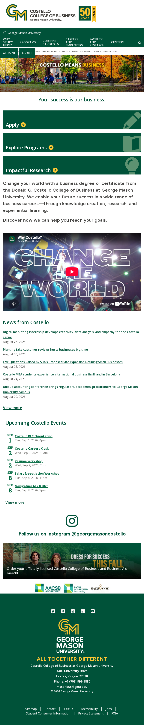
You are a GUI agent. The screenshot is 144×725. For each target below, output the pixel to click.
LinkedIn (83, 612)
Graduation (110, 51)
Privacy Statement (91, 713)
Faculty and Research (97, 42)
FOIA (114, 713)
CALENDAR (85, 51)
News (75, 51)
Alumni (9, 53)
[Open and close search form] (139, 42)
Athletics (64, 51)
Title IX (68, 709)
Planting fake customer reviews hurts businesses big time (45, 349)
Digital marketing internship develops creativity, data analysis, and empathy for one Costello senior (71, 334)
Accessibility (89, 709)
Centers (117, 42)
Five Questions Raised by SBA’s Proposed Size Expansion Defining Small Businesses (63, 362)
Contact (50, 709)
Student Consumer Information (48, 713)
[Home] (50, 14)
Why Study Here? (8, 42)
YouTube (93, 612)
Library (97, 51)
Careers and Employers (74, 42)
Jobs (109, 709)
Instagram (73, 612)
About (27, 53)
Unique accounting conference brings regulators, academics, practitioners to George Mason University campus (70, 389)
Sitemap (31, 709)
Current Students (51, 42)
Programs (28, 42)
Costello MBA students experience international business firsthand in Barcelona (61, 374)
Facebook (53, 612)
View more (12, 407)
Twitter (63, 612)
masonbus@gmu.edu (72, 687)
